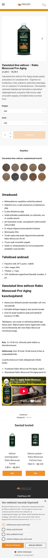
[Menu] (3, 4)
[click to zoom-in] (24, 38)
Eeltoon (28, 417)
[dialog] (24, 528)
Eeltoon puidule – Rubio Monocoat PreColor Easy (35, 457)
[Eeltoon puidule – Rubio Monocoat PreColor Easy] (35, 440)
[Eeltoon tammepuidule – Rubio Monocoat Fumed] (12, 440)
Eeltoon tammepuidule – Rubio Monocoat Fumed (12, 458)
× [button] (45, 501)
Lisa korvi (29, 135)
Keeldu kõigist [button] (35, 545)
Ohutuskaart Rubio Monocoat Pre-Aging (21, 372)
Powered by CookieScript (24, 555)
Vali (12, 473)
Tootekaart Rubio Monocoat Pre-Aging (20, 369)
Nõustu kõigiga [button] (13, 545)
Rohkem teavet (35, 519)
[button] (24, 552)
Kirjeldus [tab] (24, 150)
